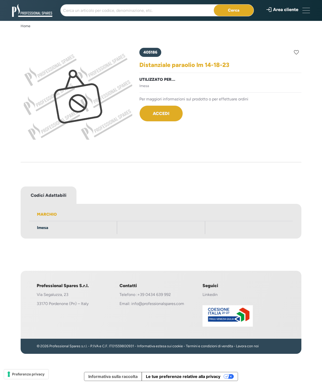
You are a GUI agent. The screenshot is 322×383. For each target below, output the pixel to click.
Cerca (233, 10)
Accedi (161, 113)
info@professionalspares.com (157, 303)
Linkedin (210, 294)
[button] (282, 10)
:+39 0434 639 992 (153, 294)
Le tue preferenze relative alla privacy (183, 376)
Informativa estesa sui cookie (160, 346)
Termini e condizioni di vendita (209, 346)
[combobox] (157, 10)
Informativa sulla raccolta (113, 376)
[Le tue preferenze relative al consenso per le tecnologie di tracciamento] (26, 374)
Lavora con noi (247, 346)
